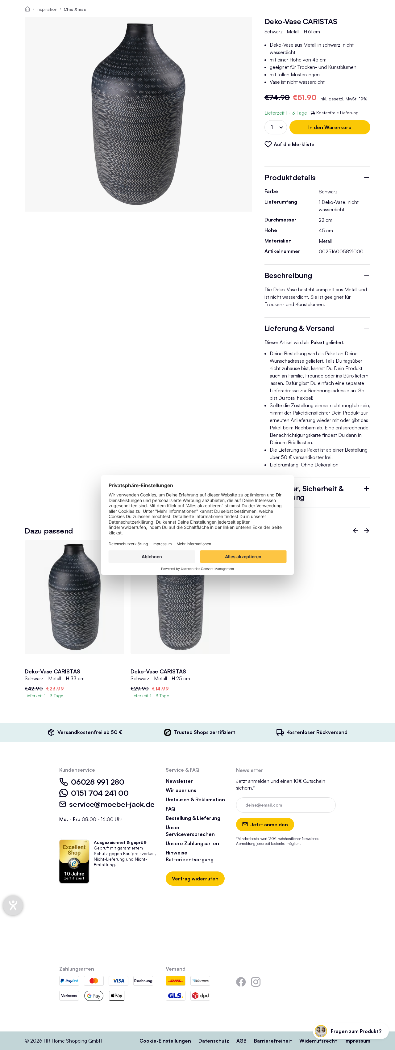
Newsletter (179, 781)
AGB (241, 1041)
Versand (175, 969)
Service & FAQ (182, 770)
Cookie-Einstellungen (165, 1041)
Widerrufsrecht (318, 1041)
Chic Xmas (75, 9)
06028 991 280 (97, 782)
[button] (355, 530)
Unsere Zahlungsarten (192, 843)
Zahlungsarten (76, 969)
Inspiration (46, 9)
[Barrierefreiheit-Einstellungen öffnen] (13, 905)
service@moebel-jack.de (112, 804)
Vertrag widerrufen (195, 878)
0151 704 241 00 (99, 793)
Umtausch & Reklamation (195, 799)
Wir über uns (181, 790)
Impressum (357, 1041)
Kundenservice (77, 770)
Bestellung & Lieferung (193, 818)
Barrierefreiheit (273, 1041)
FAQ (170, 809)
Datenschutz (213, 1041)
